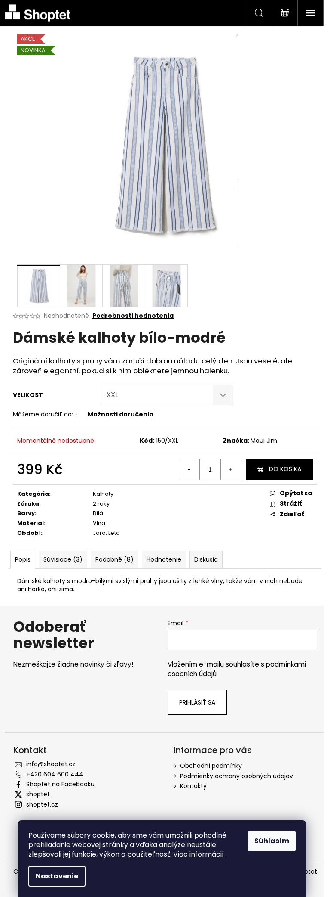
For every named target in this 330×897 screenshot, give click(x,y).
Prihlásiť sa (197, 702)
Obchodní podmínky (211, 765)
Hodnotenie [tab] (164, 559)
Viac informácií (198, 854)
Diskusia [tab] (206, 559)
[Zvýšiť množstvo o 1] (230, 469)
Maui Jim (264, 440)
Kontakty (193, 786)
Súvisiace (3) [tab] (62, 559)
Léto (114, 533)
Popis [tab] (23, 559)
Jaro (99, 533)
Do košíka (285, 469)
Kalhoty (103, 494)
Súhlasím (271, 841)
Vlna (99, 523)
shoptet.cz (42, 804)
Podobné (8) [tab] (114, 559)
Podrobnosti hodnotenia (133, 316)
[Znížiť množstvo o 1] (189, 469)
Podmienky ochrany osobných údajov (236, 776)
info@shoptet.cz (51, 764)
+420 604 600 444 (54, 774)
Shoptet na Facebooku (60, 784)
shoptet (38, 794)
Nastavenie (57, 876)
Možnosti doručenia (120, 414)
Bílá (98, 513)
